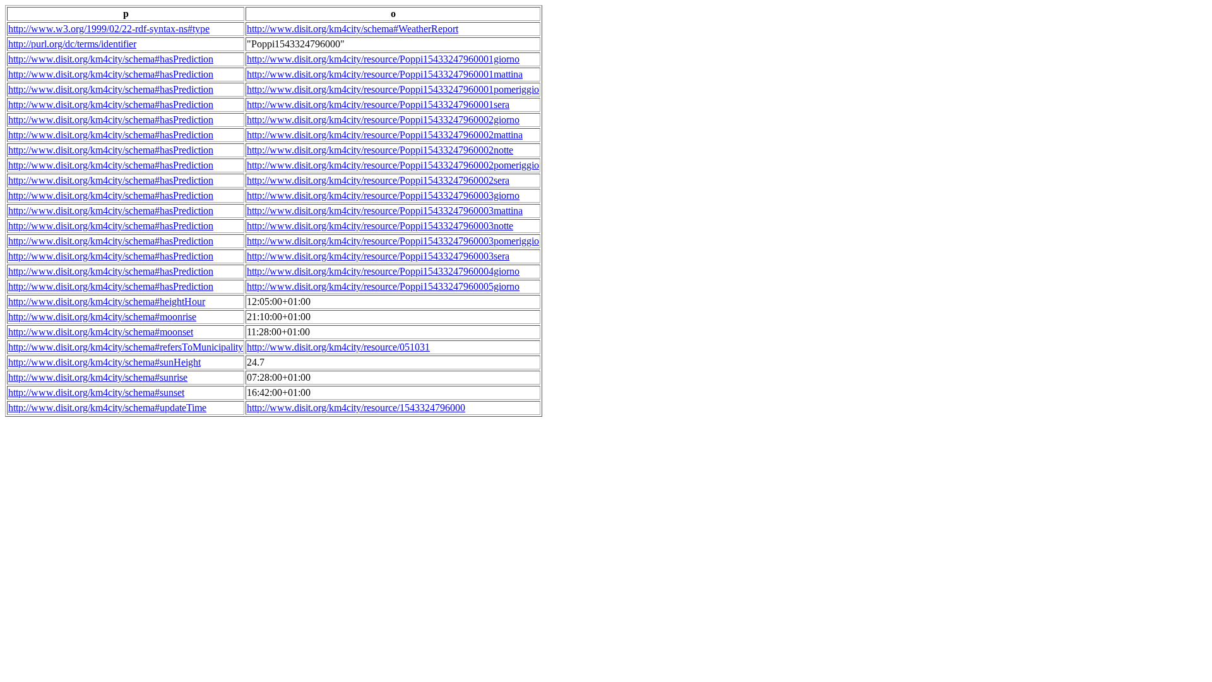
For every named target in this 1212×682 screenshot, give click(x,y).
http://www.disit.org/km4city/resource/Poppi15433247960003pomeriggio (393, 241)
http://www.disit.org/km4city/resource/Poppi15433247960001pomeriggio (393, 89)
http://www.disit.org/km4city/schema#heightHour (106, 301)
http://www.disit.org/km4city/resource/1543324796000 (356, 407)
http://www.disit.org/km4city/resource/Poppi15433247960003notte (380, 225)
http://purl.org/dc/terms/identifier (72, 44)
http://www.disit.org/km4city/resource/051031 (338, 347)
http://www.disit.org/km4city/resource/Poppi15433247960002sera (378, 180)
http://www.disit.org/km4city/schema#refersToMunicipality (125, 347)
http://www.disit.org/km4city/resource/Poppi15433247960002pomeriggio (393, 165)
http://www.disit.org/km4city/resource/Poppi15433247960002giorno (383, 119)
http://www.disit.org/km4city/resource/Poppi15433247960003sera (378, 256)
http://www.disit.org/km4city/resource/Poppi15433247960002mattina (385, 134)
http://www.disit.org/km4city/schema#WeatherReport (352, 28)
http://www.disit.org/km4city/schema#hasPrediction (110, 59)
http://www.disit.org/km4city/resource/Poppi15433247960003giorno (383, 195)
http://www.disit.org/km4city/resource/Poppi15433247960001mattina (385, 74)
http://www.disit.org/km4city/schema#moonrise (102, 316)
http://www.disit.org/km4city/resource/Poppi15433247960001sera (378, 104)
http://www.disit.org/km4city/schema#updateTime (107, 407)
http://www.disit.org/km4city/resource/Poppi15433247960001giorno (383, 59)
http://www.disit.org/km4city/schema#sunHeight (104, 362)
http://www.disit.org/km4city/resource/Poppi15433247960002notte (380, 150)
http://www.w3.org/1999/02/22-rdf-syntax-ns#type (109, 28)
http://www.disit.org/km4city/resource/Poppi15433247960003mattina (385, 210)
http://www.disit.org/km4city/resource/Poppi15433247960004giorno (383, 271)
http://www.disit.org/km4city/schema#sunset (96, 392)
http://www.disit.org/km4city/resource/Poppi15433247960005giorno (383, 286)
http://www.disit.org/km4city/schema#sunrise (97, 377)
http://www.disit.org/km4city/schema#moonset (100, 331)
